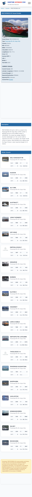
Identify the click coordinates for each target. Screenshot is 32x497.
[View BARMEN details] (5, 278)
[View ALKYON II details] (5, 293)
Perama (11, 79)
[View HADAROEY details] (5, 308)
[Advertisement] (16, 481)
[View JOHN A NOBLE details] (5, 323)
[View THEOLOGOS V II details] (5, 353)
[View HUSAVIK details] (5, 174)
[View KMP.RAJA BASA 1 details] (5, 248)
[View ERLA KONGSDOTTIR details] (5, 159)
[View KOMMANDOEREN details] (5, 412)
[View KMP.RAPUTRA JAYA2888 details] (5, 338)
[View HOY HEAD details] (5, 233)
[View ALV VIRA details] (5, 189)
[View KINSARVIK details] (5, 263)
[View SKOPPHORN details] (5, 383)
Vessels (7, 8)
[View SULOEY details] (5, 427)
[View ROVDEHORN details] (5, 442)
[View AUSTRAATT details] (5, 204)
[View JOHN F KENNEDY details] (5, 219)
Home (2, 8)
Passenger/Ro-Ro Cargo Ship (12, 41)
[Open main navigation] (29, 3)
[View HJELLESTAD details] (5, 398)
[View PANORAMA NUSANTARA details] (5, 368)
